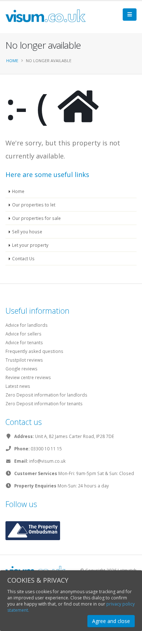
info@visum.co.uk (47, 461)
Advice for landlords (26, 325)
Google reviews (21, 368)
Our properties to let (33, 205)
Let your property (30, 245)
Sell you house (27, 231)
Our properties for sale (36, 218)
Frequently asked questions (34, 351)
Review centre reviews (28, 377)
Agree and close (111, 621)
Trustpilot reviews (24, 360)
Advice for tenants (24, 342)
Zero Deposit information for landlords (46, 395)
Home (12, 60)
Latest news (17, 386)
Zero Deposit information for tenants (44, 403)
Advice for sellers (23, 334)
